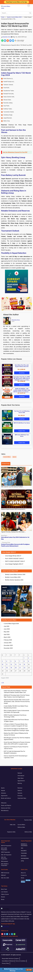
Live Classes (4, 891)
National (20, 773)
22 (24, 667)
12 (11, 664)
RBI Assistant (4, 861)
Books (2, 899)
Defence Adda (21, 827)
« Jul (2, 682)
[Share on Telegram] (5, 40)
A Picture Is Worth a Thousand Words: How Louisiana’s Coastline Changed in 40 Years (16, 725)
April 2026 (7, 634)
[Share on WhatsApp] (2, 40)
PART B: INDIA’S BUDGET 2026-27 (15, 561)
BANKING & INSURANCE (24, 844)
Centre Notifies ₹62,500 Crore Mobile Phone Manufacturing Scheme (16, 706)
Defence (20, 790)
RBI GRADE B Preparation (4, 864)
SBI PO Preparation (6, 845)
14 (20, 664)
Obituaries (3, 802)
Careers (25, 881)
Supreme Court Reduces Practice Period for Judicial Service (16, 747)
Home (2, 17)
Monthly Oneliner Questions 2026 (14, 580)
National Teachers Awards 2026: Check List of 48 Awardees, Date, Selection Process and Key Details (17, 701)
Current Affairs (6, 456)
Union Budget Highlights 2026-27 (14, 564)
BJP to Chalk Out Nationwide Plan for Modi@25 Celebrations (14, 752)
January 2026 (7, 642)
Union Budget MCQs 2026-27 (13, 555)
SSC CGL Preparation (4, 858)
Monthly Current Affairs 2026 (12, 577)
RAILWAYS (23, 850)
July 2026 (6, 626)
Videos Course (5, 894)
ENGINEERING (25, 858)
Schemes (3, 793)
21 (20, 667)
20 (15, 667)
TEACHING (24, 853)
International (21, 775)
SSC (22, 848)
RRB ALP (3, 875)
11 (6, 664)
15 (24, 664)
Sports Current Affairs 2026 (14, 17)
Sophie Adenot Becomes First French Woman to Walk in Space (16, 720)
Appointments (21, 780)
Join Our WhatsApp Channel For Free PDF (15, 152)
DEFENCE (23, 855)
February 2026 (8, 640)
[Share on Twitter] (13, 40)
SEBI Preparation (5, 852)
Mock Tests (4, 889)
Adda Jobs (12, 824)
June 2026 (7, 629)
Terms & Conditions (21, 961)
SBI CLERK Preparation (4, 848)
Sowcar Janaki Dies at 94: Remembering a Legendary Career (15, 756)
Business (20, 788)
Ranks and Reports (6, 805)
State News (20, 778)
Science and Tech (5, 808)
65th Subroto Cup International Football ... (12, 486)
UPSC (22, 861)
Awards (3, 790)
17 (2, 667)
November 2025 (8, 648)
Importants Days (22, 798)
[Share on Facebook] (10, 40)
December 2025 (8, 645)
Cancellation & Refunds (8, 961)
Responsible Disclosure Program (10, 958)
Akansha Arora (6, 37)
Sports (14, 456)
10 (2, 664)
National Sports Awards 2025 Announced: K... (13, 509)
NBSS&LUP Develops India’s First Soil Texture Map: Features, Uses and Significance (17, 696)
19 (11, 667)
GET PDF (29, 969)
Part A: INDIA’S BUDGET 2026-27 (14, 558)
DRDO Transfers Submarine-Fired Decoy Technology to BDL (15, 716)
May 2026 (6, 631)
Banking (20, 783)
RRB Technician (5, 872)
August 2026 (11, 623)
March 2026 (7, 637)
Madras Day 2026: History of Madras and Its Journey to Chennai (16, 734)
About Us (23, 872)
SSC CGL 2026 (5, 877)
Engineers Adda (11, 831)
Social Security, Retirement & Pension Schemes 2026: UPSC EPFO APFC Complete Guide (17, 743)
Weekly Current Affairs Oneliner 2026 (15, 574)
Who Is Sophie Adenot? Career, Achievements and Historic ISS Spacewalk (16, 711)
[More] (28, 5)
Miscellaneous (4, 810)
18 (7, 667)
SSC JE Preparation (6, 854)
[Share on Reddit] (8, 40)
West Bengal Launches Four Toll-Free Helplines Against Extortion (17, 738)
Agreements (4, 795)
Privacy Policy (5, 963)
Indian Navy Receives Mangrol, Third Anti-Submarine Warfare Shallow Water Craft (15, 691)
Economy (20, 795)
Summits (20, 793)
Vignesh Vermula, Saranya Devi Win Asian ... (13, 532)
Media (22, 877)
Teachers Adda (28, 820)
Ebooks (3, 896)
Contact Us (24, 875)
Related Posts (6, 463)
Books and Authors (6, 798)
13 (15, 664)
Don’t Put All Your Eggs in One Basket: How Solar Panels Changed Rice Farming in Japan (16, 729)
